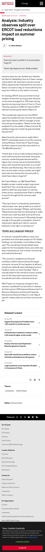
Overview (5, 454)
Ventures (5, 437)
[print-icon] (35, 379)
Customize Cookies (22, 542)
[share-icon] (39, 379)
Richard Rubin (16, 403)
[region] (22, 537)
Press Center (6, 440)
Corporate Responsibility (10, 509)
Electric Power (21, 391)
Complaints (6, 491)
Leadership (6, 512)
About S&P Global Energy (10, 520)
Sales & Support (7, 479)
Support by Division (8, 483)
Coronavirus (9, 391)
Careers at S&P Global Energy (12, 444)
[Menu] (41, 3)
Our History (6, 433)
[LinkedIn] (33, 417)
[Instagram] (25, 417)
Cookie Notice (33, 537)
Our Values (5, 429)
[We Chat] (36, 417)
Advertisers (6, 470)
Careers (4, 505)
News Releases (7, 458)
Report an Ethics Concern (10, 487)
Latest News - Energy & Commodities (17, 10)
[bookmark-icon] (30, 379)
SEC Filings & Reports (9, 466)
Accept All (22, 548)
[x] (17, 417)
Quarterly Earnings (8, 462)
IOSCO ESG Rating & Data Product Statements (18, 516)
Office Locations (7, 495)
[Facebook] (21, 417)
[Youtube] (29, 417)
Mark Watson (16, 45)
